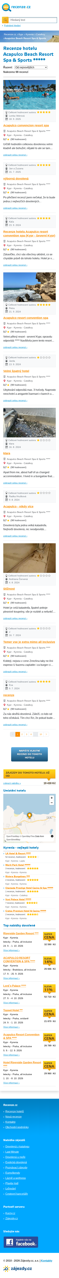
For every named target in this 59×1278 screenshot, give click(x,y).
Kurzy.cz (10, 1213)
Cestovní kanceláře (16, 1193)
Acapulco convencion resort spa (26, 125)
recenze (8, 695)
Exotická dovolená (16, 1162)
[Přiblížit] (51, 797)
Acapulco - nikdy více (18, 506)
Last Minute (12, 1151)
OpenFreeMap (12, 836)
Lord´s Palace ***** (14, 985)
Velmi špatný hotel (16, 371)
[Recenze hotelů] (16, 7)
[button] (29, 816)
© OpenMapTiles (27, 836)
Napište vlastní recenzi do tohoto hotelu (29, 754)
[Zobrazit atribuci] (52, 836)
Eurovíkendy (12, 1172)
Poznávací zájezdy (16, 1167)
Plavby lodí (11, 1183)
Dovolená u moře (15, 1157)
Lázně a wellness (15, 1178)
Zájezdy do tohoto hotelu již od (27, 774)
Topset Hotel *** (13, 1010)
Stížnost (9, 588)
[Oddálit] (51, 802)
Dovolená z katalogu (17, 1146)
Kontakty (10, 1122)
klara (6, 453)
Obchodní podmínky (17, 1127)
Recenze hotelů (14, 1111)
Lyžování (10, 1188)
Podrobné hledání (12, 25)
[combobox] (33, 20)
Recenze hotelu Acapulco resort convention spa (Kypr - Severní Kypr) (29, 233)
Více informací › (11, 950)
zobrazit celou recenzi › (15, 155)
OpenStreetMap (13, 839)
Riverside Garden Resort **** (21, 933)
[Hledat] (5, 20)
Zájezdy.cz (11, 1218)
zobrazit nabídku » (12, 783)
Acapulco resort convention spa (25, 318)
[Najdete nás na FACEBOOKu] (21, 1242)
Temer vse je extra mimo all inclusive (29, 642)
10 (41, 734)
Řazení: (8, 67)
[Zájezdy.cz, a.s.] (18, 1268)
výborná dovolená (16, 178)
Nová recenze (13, 1116)
